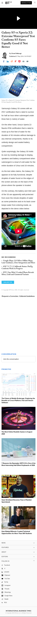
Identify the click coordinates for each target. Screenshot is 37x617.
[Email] (23, 61)
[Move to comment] (27, 61)
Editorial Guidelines (27, 296)
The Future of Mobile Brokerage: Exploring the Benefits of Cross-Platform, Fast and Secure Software (18, 400)
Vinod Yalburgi (16, 53)
